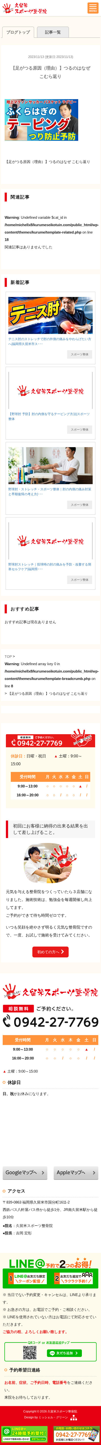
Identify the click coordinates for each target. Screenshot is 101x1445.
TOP (8, 656)
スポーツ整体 (79, 354)
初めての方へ (48, 952)
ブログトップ (18, 32)
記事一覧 (53, 32)
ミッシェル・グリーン (53, 1417)
